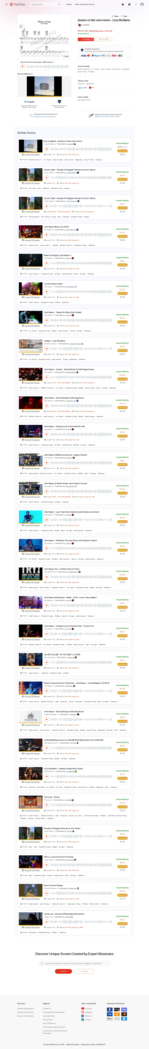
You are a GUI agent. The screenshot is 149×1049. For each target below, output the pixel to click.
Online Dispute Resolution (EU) (54, 1027)
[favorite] (122, 4)
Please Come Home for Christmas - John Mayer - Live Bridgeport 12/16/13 (77, 683)
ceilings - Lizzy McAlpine (54, 341)
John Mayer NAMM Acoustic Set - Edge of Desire (65, 455)
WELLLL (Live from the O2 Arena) (58, 857)
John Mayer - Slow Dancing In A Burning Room (64, 398)
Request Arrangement (25, 1008)
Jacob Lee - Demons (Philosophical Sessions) (64, 914)
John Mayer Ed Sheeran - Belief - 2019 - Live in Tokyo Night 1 (70, 597)
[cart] (129, 4)
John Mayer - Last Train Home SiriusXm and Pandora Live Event (71, 512)
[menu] (6, 4)
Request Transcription (25, 1012)
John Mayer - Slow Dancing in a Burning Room (64, 711)
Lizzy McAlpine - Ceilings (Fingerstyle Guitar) (63, 768)
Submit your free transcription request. (107, 116)
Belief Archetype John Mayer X (57, 255)
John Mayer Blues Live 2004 (56, 227)
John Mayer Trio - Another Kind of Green (61, 569)
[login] (142, 4)
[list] (136, 4)
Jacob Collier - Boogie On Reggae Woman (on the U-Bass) (69, 169)
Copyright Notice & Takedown (54, 1012)
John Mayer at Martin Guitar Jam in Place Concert (65, 483)
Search (64, 971)
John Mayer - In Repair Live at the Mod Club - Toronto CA (68, 626)
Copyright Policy (49, 1016)
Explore (84, 971)
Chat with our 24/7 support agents (45, 116)
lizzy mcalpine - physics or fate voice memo (63, 141)
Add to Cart (104, 39)
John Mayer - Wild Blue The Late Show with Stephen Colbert (70, 540)
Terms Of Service (49, 1023)
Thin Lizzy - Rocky (52, 797)
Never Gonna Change (53, 885)
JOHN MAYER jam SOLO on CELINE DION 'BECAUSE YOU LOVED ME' (73, 740)
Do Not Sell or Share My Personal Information (55, 1032)
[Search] (59, 4)
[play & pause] (22, 66)
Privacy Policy (48, 1020)
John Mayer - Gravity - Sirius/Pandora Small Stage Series (69, 369)
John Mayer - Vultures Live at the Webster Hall (64, 426)
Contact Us (47, 1008)
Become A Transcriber (25, 1016)
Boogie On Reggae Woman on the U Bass (62, 828)
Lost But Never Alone (53, 284)
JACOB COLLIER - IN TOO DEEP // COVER (62, 654)
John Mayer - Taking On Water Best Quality (63, 312)
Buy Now (86, 39)
